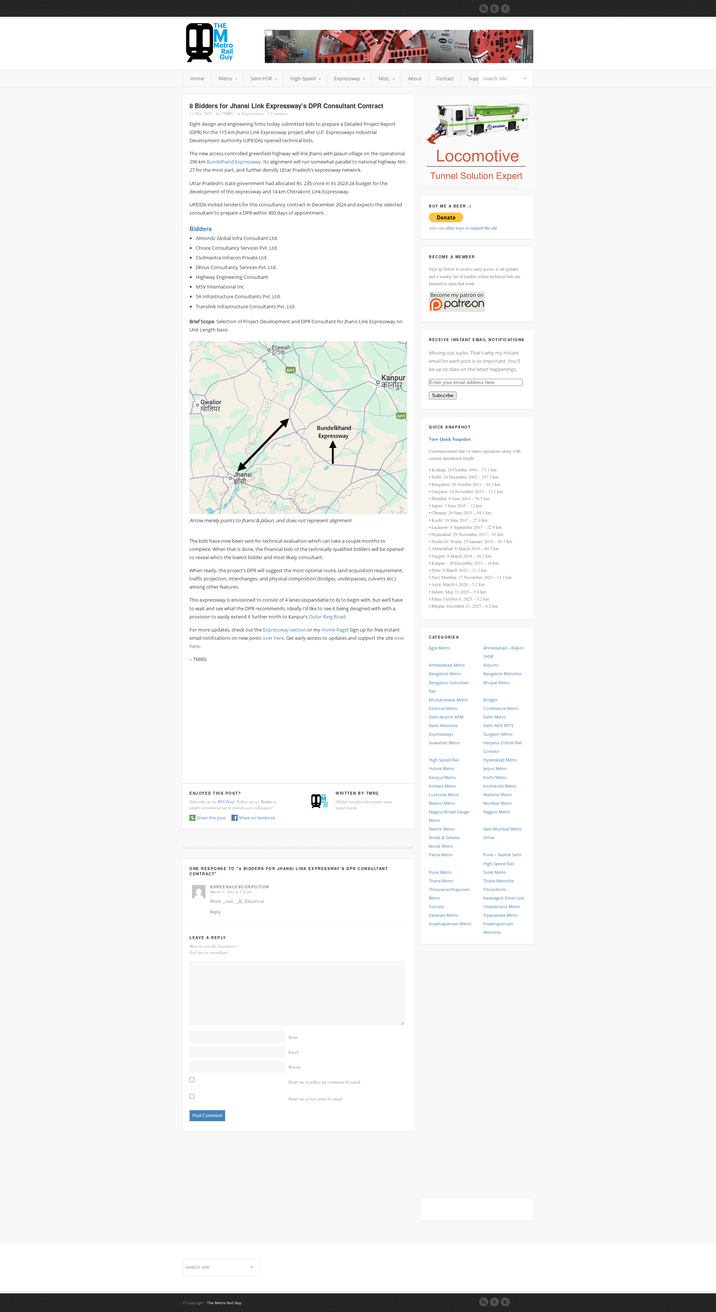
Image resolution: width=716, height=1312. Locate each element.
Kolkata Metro (442, 786)
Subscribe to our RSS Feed (483, 8)
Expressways (253, 113)
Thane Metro (441, 881)
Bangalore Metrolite (502, 673)
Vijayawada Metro (500, 915)
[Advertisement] (298, 721)
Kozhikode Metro (499, 786)
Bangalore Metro (445, 673)
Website (294, 1067)
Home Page (334, 629)
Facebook (494, 1301)
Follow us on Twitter (494, 8)
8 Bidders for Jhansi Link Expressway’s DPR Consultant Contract (286, 105)
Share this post (211, 817)
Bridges (490, 699)
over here (273, 638)
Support (477, 78)
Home (197, 78)
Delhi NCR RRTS (498, 725)
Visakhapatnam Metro (450, 923)
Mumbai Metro (497, 803)
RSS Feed (226, 801)
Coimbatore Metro (501, 708)
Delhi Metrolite (443, 725)
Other (488, 837)
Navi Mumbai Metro (502, 829)
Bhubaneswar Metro (448, 699)
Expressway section (284, 629)
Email (293, 1052)
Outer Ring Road (327, 616)
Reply (215, 911)
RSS (483, 1301)
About (415, 78)
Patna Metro (441, 854)
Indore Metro (441, 768)
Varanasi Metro (443, 915)
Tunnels (436, 906)
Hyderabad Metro (500, 760)
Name (293, 1037)
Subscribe (442, 395)
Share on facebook (257, 817)
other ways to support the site (471, 228)
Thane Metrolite (498, 881)
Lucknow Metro (444, 794)
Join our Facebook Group (505, 8)
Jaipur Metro (495, 768)
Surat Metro (494, 872)
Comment (277, 113)
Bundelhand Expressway (234, 161)
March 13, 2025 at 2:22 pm (231, 891)
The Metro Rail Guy (224, 1302)
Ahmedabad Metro (447, 665)
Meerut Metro (442, 803)
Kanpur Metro (442, 777)
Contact (445, 78)
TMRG (227, 113)
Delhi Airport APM (446, 717)
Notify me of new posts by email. (315, 1098)
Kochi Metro (495, 777)
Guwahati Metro (444, 742)
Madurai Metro (497, 794)
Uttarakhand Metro (501, 906)
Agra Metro (439, 648)
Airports (491, 665)
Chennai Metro (443, 708)
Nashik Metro (442, 829)
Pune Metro (440, 872)
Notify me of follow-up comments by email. (324, 1082)
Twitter (266, 801)
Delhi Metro (494, 717)
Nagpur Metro (496, 811)
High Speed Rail (444, 760)
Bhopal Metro (496, 682)
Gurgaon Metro (498, 734)
